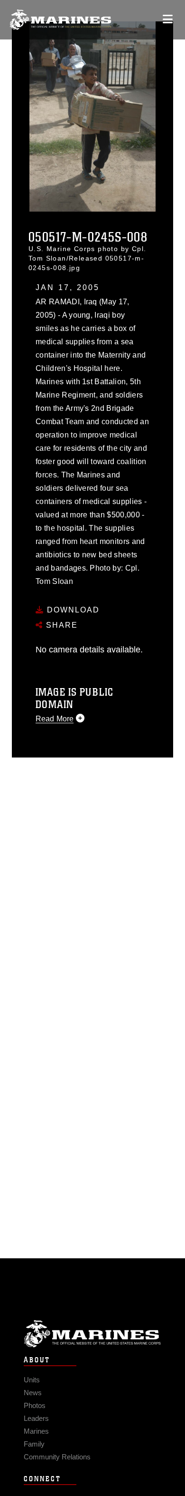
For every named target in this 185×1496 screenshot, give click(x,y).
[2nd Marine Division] (60, 20)
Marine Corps (92, 1333)
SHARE (60, 625)
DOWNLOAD (72, 610)
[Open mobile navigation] (168, 19)
